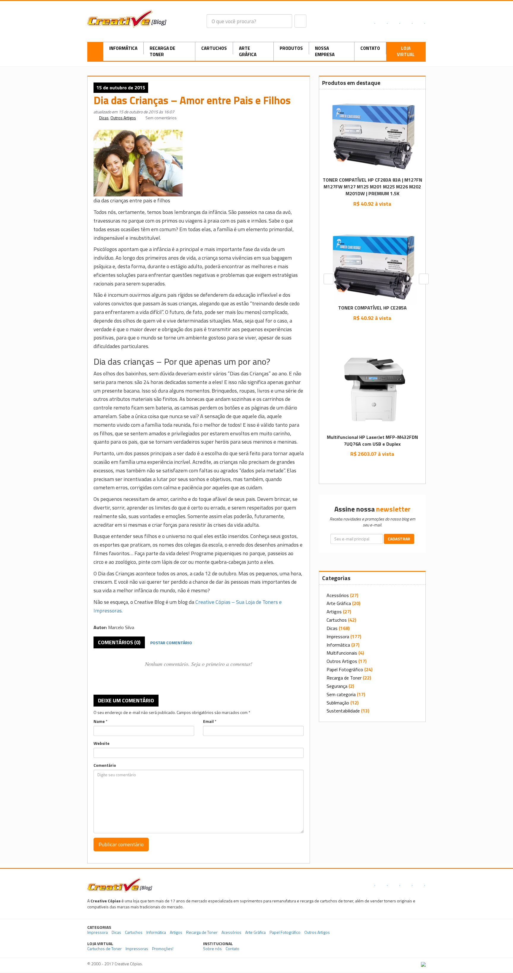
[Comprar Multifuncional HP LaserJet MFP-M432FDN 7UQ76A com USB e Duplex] (372, 467)
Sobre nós (212, 948)
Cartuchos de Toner (104, 948)
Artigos (334, 611)
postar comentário (171, 642)
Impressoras (137, 948)
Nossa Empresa (325, 51)
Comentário (105, 765)
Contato (370, 48)
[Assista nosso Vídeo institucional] (389, 946)
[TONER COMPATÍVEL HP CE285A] (372, 267)
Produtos (291, 48)
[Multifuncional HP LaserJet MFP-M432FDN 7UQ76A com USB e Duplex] (372, 388)
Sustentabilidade (343, 710)
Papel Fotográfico (345, 669)
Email (208, 721)
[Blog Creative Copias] (127, 18)
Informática (123, 48)
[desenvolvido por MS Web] (423, 964)
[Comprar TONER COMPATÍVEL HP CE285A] (372, 331)
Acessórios (338, 595)
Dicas (104, 118)
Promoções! (162, 948)
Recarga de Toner (162, 51)
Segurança (337, 686)
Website (102, 743)
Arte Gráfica (247, 51)
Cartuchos (214, 48)
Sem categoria (341, 694)
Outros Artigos (123, 118)
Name (99, 721)
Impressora (338, 636)
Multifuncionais (342, 652)
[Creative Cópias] (119, 884)
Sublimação (338, 702)
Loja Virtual (406, 51)
